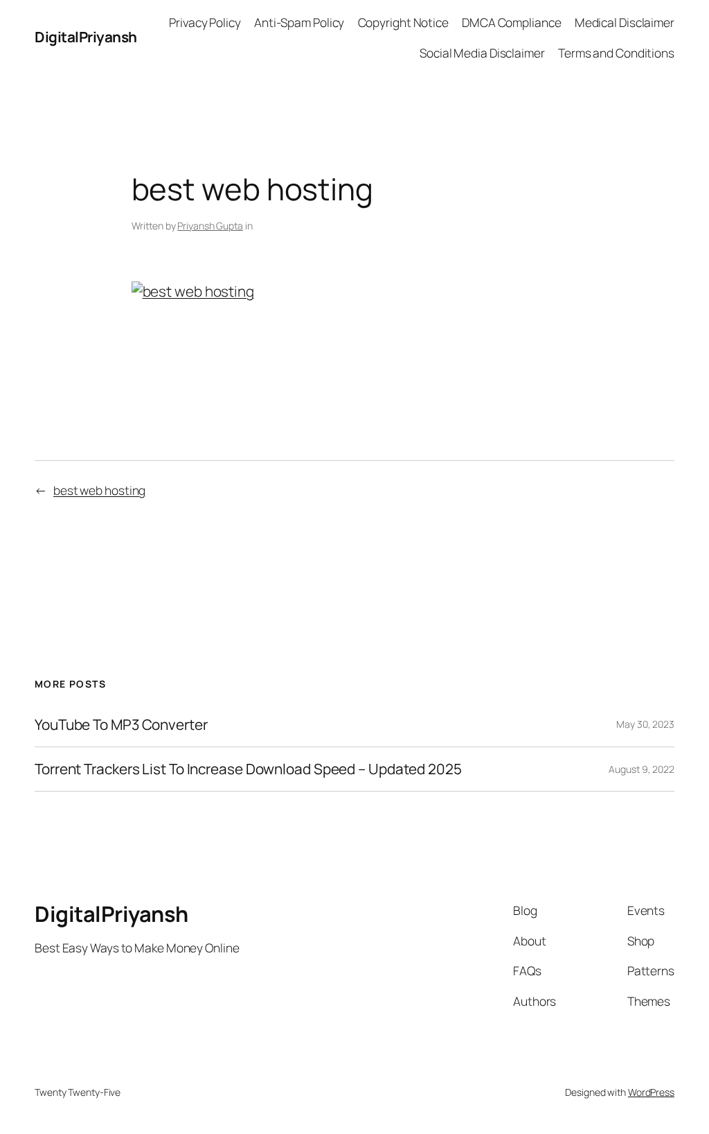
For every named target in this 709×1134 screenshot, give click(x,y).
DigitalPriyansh (86, 36)
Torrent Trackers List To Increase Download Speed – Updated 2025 (248, 769)
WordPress (651, 1092)
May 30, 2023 (645, 724)
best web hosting (99, 490)
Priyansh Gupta (210, 225)
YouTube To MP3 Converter (121, 725)
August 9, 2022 (641, 769)
